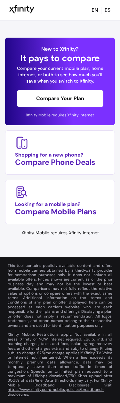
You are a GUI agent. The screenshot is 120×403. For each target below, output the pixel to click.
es (107, 10)
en (95, 10)
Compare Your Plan (60, 98)
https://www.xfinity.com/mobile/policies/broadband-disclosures (56, 392)
